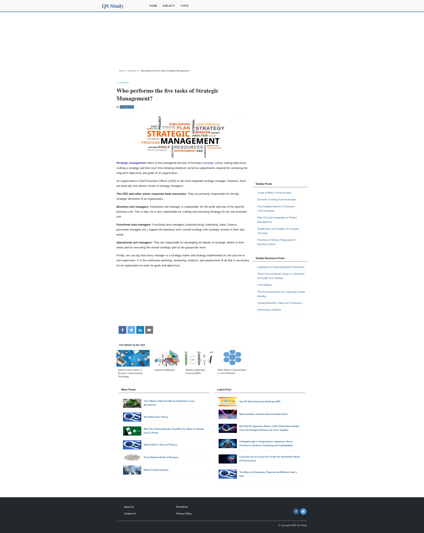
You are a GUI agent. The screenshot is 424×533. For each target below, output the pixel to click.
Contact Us (130, 513)
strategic (209, 162)
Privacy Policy (184, 513)
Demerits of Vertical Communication (276, 199)
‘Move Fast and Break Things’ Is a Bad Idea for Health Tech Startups (280, 275)
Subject (168, 5)
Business (124, 82)
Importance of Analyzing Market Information (280, 267)
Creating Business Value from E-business (279, 302)
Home (153, 5)
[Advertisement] (212, 40)
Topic (184, 5)
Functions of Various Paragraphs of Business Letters (276, 242)
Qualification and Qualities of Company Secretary (278, 230)
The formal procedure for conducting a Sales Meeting (281, 294)
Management (127, 107)
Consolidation (264, 284)
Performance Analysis (269, 309)
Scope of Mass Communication (274, 192)
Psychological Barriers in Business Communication (276, 208)
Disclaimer (182, 506)
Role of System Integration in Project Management (277, 219)
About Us (129, 506)
